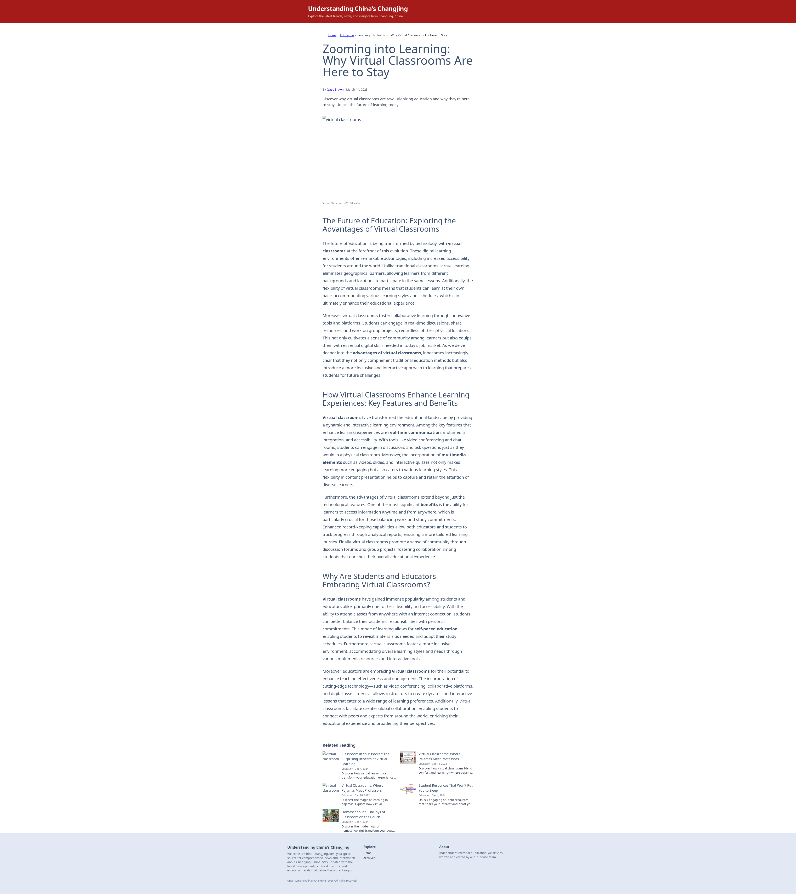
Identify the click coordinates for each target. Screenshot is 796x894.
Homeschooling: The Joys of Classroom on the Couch (363, 814)
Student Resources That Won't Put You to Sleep (446, 788)
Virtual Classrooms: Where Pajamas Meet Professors (439, 756)
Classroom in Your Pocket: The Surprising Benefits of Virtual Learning (365, 759)
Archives (369, 858)
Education (347, 35)
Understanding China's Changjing (358, 8)
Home (332, 35)
